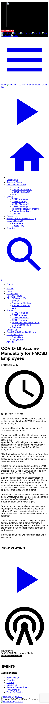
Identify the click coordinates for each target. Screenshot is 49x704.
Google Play (18, 226)
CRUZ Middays (19, 201)
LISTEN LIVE (7, 31)
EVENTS (8, 666)
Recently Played (14, 182)
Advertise (11, 228)
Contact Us (12, 216)
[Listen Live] (24, 578)
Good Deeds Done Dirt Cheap (21, 218)
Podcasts (16, 214)
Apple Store (17, 223)
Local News (12, 180)
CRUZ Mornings (20, 199)
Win (14, 194)
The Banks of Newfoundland (25, 209)
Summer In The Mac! (22, 189)
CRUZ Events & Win (16, 185)
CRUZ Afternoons (20, 204)
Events (15, 187)
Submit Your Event (21, 192)
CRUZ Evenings (20, 206)
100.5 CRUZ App (15, 221)
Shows (10, 197)
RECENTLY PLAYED (11, 656)
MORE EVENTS (9, 673)
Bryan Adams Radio (21, 211)
